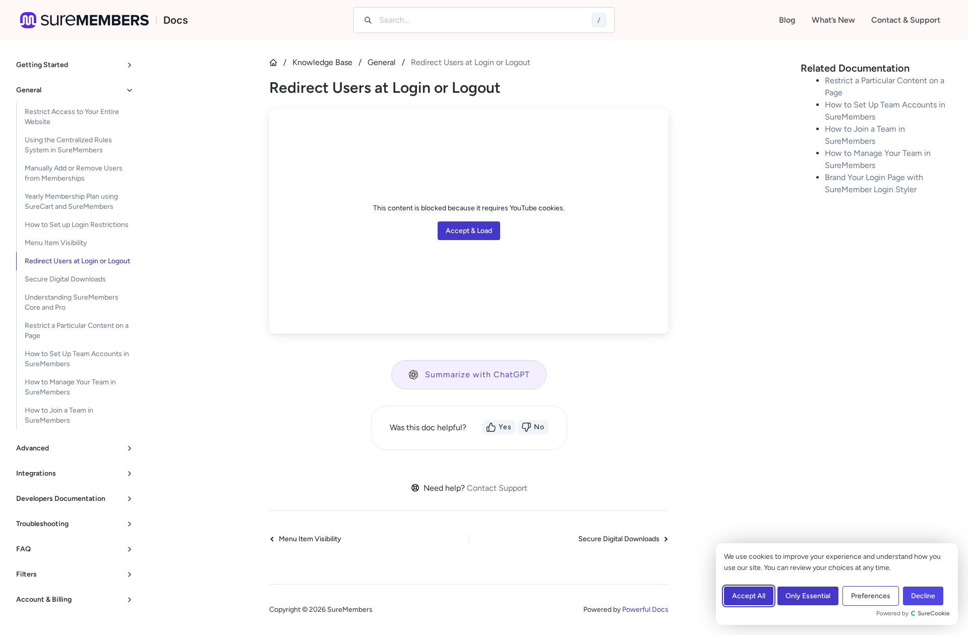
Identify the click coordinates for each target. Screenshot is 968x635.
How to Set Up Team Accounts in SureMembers (77, 359)
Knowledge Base (322, 62)
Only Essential (807, 596)
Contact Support (497, 488)
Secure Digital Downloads (65, 279)
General (382, 62)
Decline (923, 596)
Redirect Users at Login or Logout (77, 261)
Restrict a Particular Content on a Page (77, 330)
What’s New (833, 20)
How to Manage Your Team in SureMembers (70, 387)
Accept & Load (469, 230)
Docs (175, 20)
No (539, 427)
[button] (469, 374)
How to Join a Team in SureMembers (59, 415)
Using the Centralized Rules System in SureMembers (68, 145)
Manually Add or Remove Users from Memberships (74, 173)
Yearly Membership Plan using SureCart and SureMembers (71, 201)
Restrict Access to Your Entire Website (72, 116)
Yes (505, 427)
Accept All (748, 596)
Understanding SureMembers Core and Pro (71, 302)
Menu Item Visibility (56, 243)
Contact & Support (905, 20)
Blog (787, 20)
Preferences (870, 596)
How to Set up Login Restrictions (77, 224)
